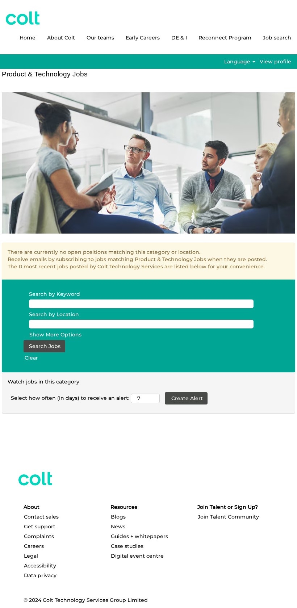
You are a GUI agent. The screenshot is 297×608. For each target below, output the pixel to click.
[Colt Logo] (22, 18)
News (118, 526)
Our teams (100, 37)
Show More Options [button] (55, 334)
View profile (275, 61)
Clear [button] (31, 358)
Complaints (39, 536)
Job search (277, 37)
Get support (39, 526)
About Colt (61, 37)
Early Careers (143, 37)
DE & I (179, 37)
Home (27, 37)
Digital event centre (137, 556)
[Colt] (35, 478)
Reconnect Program (224, 37)
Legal (31, 556)
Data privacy (40, 575)
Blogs (118, 517)
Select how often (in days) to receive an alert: (70, 398)
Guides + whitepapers (139, 536)
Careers (34, 546)
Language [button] (238, 61)
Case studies (127, 546)
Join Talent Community (228, 517)
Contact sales (41, 517)
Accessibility (40, 566)
